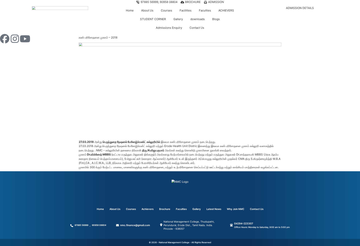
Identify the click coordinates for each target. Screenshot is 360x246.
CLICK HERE (300, 15)
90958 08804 (99, 225)
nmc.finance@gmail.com (135, 225)
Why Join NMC (235, 209)
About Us (147, 10)
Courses (166, 10)
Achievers (148, 209)
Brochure (164, 209)
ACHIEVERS (226, 10)
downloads (197, 19)
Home (130, 10)
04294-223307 (243, 223)
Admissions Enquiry (169, 27)
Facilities (185, 10)
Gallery (178, 19)
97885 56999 (81, 225)
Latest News (213, 209)
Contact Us (197, 27)
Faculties (205, 10)
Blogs (216, 19)
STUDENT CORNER (153, 19)
